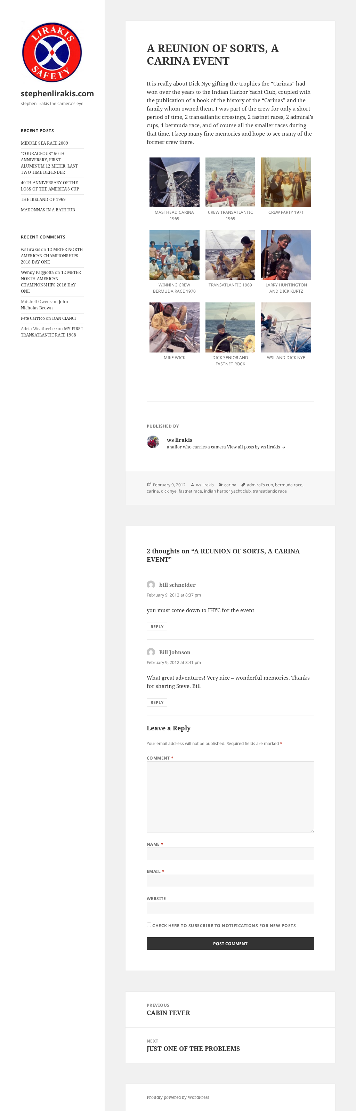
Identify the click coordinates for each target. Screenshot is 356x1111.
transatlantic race (270, 491)
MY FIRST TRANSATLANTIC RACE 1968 (52, 332)
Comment (160, 758)
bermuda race (288, 485)
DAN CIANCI (64, 318)
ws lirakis (30, 249)
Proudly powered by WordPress (178, 1097)
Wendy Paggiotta (37, 272)
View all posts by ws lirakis (254, 447)
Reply (157, 627)
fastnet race (190, 491)
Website (156, 898)
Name (155, 844)
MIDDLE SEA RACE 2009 (44, 143)
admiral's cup (260, 485)
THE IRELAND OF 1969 (43, 199)
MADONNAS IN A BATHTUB (48, 210)
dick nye (169, 491)
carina (230, 485)
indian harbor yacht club (227, 491)
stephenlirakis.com (57, 93)
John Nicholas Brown (44, 305)
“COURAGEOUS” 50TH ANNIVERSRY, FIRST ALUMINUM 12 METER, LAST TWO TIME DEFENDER (49, 163)
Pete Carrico (33, 318)
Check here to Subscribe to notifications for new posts (223, 925)
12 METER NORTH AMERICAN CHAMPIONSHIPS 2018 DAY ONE (52, 255)
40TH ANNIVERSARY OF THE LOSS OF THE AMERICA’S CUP (50, 186)
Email (155, 871)
